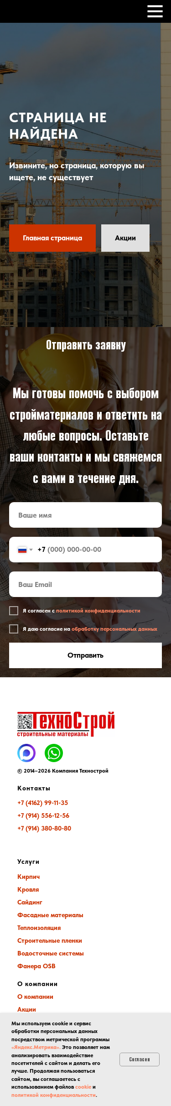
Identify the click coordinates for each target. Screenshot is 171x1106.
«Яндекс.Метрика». (36, 1047)
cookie (83, 1087)
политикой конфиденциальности (53, 1095)
